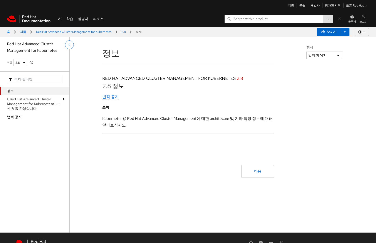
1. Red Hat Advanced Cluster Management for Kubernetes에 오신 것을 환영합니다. (33, 104)
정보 (10, 91)
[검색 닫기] (340, 19)
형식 (309, 47)
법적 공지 (14, 117)
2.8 (123, 32)
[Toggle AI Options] (344, 32)
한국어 (352, 21)
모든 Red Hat (355, 5)
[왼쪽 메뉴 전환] (69, 44)
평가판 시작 (333, 5)
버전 (9, 62)
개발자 (315, 5)
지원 (291, 5)
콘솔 (302, 5)
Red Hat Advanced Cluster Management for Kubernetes (73, 32)
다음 (257, 171)
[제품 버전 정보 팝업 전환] (31, 63)
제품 (23, 32)
